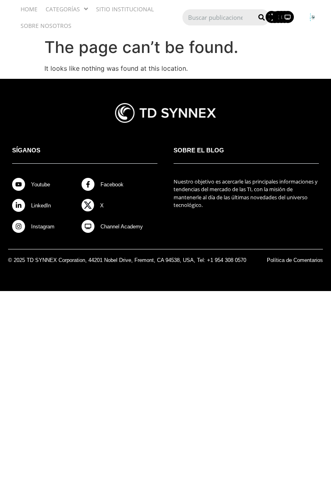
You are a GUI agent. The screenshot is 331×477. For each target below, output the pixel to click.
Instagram (42, 227)
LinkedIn (41, 206)
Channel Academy (122, 227)
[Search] (261, 17)
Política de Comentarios (295, 260)
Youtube (40, 185)
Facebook (112, 185)
